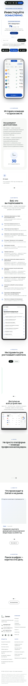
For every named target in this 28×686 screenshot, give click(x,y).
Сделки (14, 60)
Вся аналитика (14, 602)
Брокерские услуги (19, 642)
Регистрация (21, 40)
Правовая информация (17, 624)
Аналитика (17, 632)
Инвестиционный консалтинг (18, 655)
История (17, 621)
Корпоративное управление (18, 648)
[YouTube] (11, 635)
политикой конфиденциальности (15, 45)
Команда (16, 618)
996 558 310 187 (6, 624)
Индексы (20, 66)
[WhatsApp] (8, 635)
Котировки (14, 95)
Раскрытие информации (20, 627)
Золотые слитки (5, 646)
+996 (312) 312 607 (6, 625)
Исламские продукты (19, 652)
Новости (16, 629)
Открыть (20, 2)
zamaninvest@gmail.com (7, 627)
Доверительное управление (18, 645)
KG (11, 361)
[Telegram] (2, 635)
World (16, 361)
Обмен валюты (4, 649)
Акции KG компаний (5, 642)
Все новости (14, 543)
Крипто (16, 66)
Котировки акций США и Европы (6, 652)
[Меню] (13, 3)
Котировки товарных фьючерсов (6, 656)
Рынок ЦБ (17, 634)
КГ (6, 64)
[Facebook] (5, 635)
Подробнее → (14, 33)
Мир (9, 64)
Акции (8, 66)
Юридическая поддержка (20, 658)
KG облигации (4, 644)
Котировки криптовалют (6, 659)
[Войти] (16, 3)
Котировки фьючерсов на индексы (7, 662)
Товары (12, 66)
